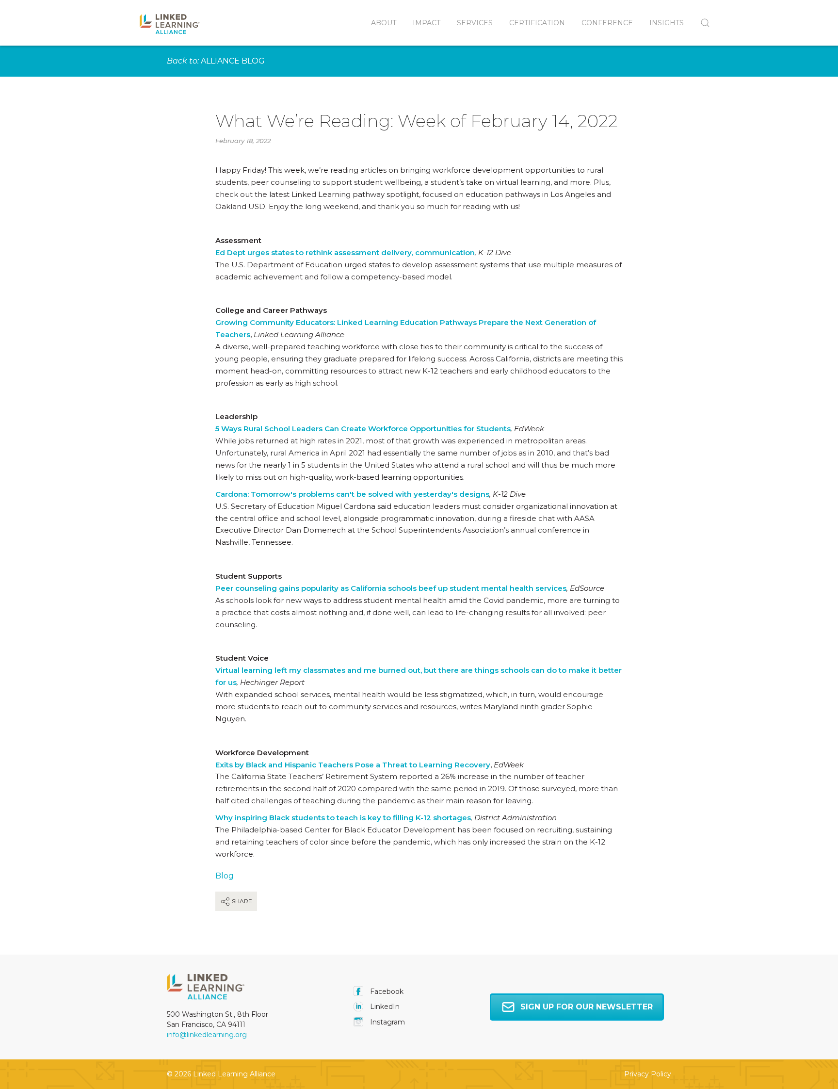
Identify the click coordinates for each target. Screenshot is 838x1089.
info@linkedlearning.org (207, 1034)
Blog (224, 875)
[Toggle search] (701, 23)
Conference (607, 22)
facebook (385, 991)
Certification (537, 22)
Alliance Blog (233, 60)
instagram (386, 1022)
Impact (426, 22)
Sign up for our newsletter (586, 1006)
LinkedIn (384, 1006)
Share (241, 901)
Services (475, 22)
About (383, 22)
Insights (666, 22)
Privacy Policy (647, 1074)
